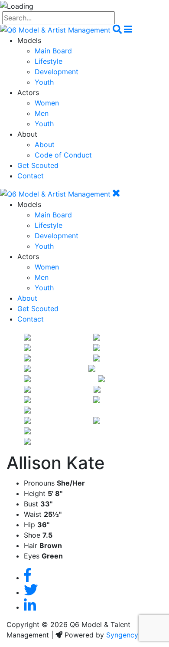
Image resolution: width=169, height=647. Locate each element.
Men (42, 113)
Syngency (122, 635)
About (45, 144)
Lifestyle (48, 61)
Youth (44, 82)
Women (47, 103)
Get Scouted (37, 165)
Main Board (53, 50)
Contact (30, 175)
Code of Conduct (63, 155)
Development (56, 71)
